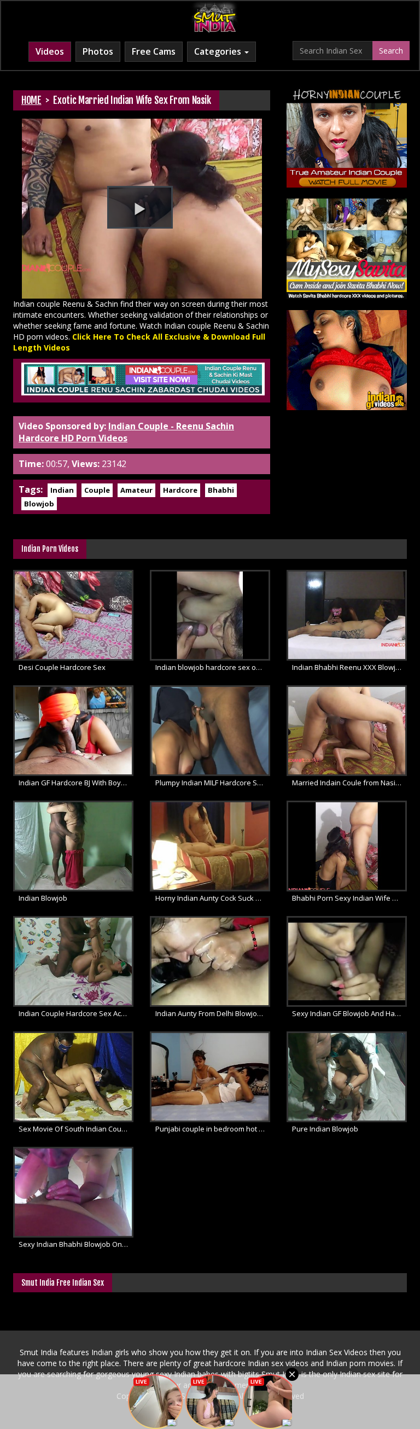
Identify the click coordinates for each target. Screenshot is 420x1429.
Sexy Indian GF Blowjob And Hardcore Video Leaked (349, 1013)
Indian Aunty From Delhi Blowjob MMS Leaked (212, 1013)
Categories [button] (218, 51)
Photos (98, 51)
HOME (31, 100)
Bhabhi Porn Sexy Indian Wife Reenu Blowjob (349, 898)
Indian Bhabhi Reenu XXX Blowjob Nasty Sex (349, 667)
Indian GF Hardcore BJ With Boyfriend (76, 783)
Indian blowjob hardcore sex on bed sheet (212, 667)
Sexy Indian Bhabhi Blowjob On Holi (76, 1244)
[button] (140, 207)
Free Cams (154, 51)
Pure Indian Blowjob (325, 1129)
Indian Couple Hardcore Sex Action (76, 1013)
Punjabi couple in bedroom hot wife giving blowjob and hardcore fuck (212, 1129)
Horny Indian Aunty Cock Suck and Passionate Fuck (212, 898)
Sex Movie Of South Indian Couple (75, 1129)
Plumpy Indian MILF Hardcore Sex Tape (212, 783)
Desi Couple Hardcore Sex (62, 667)
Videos (50, 51)
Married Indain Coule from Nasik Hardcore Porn (349, 783)
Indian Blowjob (43, 898)
